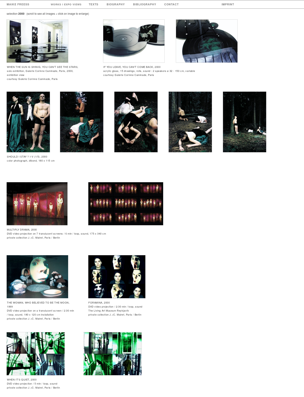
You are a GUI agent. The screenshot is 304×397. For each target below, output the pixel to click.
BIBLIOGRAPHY (144, 4)
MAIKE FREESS (18, 4)
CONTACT (171, 4)
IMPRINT (228, 4)
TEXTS (93, 4)
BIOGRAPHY (116, 4)
